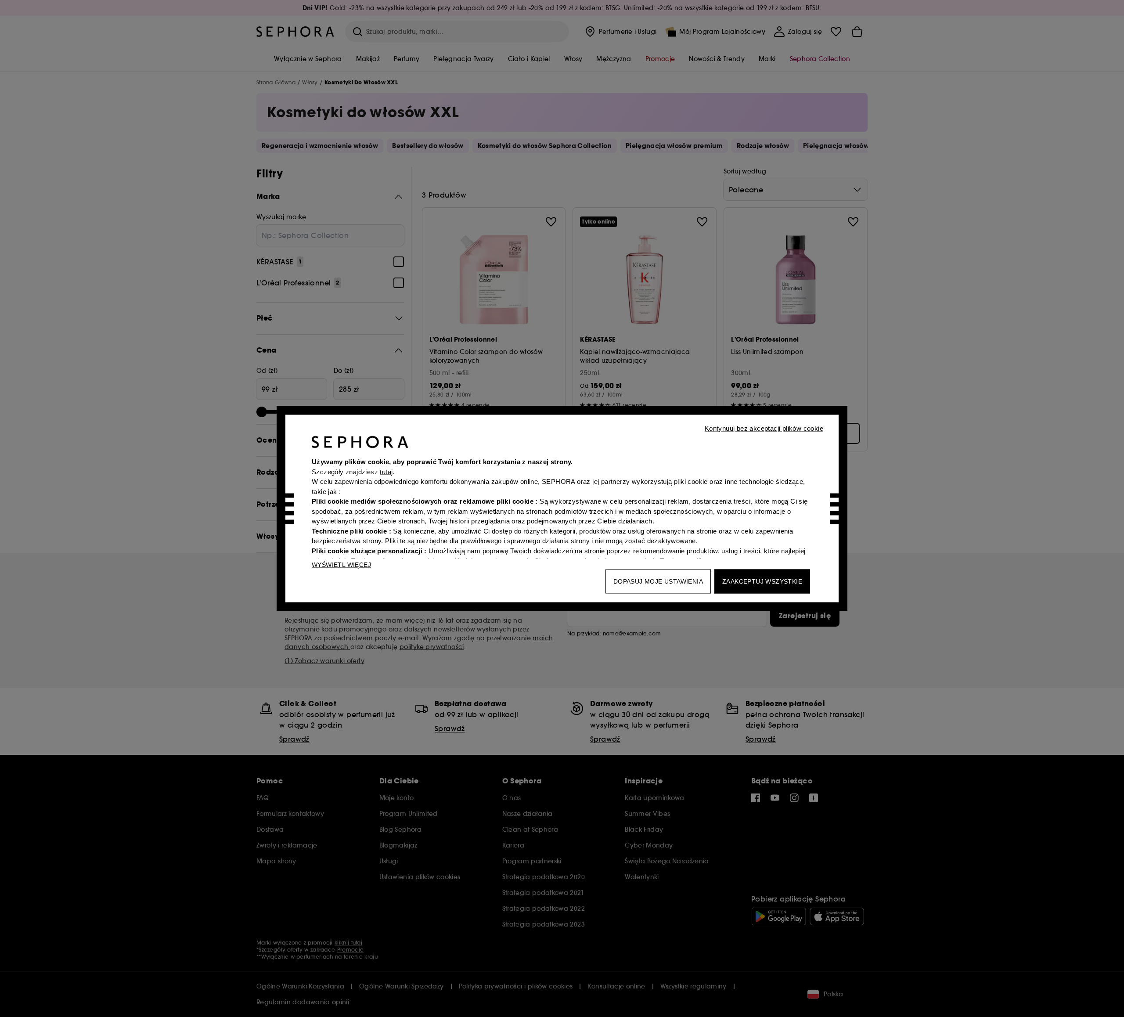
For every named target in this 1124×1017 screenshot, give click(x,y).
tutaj (386, 471)
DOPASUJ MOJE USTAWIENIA (658, 581)
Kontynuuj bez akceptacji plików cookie (764, 428)
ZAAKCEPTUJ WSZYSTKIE (762, 581)
